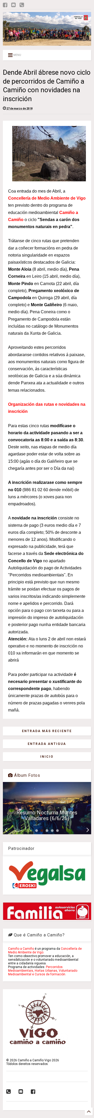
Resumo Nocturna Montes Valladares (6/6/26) (46, 815)
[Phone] (22, 5)
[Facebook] (5, 5)
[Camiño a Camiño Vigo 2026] (47, 43)
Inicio (47, 756)
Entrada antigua (47, 744)
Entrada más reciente (47, 731)
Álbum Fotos (26, 775)
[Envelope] (13, 5)
